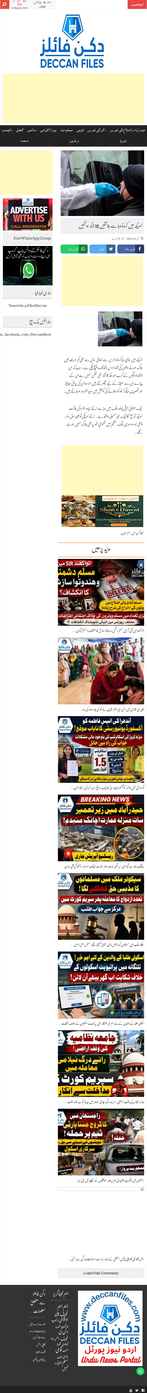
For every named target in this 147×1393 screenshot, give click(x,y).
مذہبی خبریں (62, 1356)
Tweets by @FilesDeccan (27, 305)
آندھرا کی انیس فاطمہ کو (109, 5)
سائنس (31, 130)
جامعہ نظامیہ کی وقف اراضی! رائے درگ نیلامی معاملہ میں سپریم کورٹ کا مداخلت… (104, 1101)
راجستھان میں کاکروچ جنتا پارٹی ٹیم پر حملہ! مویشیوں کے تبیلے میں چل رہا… (109, 1180)
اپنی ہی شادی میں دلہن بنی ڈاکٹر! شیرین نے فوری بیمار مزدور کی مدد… (111, 709)
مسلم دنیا (66, 130)
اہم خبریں (125, 533)
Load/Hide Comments (100, 1273)
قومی (80, 130)
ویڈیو (56, 1363)
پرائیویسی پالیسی (39, 1359)
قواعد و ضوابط (40, 1352)
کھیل (19, 130)
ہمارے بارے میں (37, 1324)
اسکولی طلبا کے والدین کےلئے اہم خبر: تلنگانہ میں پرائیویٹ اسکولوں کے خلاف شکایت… (101, 1023)
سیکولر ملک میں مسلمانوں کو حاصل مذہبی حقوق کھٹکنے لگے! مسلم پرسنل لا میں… (107, 944)
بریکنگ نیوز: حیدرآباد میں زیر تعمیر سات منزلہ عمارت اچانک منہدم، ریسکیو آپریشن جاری (104, 866)
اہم (65, 1307)
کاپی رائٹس (40, 1344)
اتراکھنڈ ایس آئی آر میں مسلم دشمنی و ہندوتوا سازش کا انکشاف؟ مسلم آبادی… (108, 630)
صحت (24, 141)
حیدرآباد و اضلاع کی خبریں (127, 130)
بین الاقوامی (48, 130)
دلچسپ (7, 130)
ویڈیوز (74, 141)
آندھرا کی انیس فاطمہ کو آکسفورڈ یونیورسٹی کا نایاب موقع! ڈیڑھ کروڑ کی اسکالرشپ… (107, 787)
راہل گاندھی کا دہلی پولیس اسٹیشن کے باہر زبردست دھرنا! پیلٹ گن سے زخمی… (106, 1259)
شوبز (123, 141)
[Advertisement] (73, 98)
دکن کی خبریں (96, 130)
